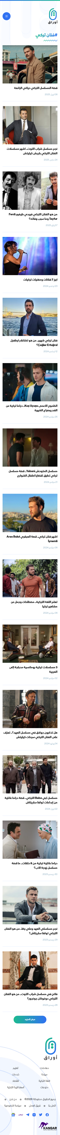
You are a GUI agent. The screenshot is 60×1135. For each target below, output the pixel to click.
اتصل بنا (52, 1106)
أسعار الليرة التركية (15, 1088)
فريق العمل (35, 1106)
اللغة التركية (44, 1081)
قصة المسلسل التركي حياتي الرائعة (35, 88)
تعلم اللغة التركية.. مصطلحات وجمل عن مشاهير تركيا (34, 604)
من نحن (13, 1099)
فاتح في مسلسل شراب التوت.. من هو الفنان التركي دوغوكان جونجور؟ (30, 996)
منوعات (44, 1088)
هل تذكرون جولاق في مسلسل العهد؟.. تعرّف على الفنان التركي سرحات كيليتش (30, 735)
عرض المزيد (30, 1019)
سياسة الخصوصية (12, 1106)
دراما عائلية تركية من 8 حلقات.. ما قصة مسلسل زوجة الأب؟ (34, 865)
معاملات (44, 1068)
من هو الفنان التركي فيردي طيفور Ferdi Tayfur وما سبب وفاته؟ (33, 216)
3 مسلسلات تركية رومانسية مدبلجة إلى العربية (33, 669)
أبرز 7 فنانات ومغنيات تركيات (40, 280)
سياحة (44, 1075)
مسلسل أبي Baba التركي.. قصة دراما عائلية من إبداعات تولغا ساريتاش (31, 800)
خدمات (15, 1075)
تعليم (15, 1068)
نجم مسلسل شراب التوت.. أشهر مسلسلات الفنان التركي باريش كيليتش (32, 151)
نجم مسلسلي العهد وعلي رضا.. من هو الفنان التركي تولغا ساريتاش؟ (30, 931)
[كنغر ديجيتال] (30, 1126)
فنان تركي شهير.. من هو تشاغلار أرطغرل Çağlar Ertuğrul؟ (33, 343)
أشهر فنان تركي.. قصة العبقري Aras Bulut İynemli (32, 539)
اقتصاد (15, 1081)
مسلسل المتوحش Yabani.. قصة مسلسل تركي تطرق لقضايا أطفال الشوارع (33, 473)
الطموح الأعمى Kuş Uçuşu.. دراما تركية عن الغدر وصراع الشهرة (31, 408)
